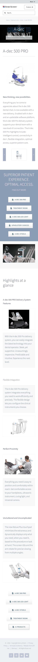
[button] (4, 154)
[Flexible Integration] (19, 417)
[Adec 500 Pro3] (18, 150)
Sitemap (14, 648)
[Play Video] (19, 253)
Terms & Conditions (16, 646)
